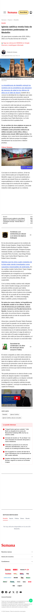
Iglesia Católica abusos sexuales (11, 418)
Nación (10, 20)
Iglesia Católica (14, 414)
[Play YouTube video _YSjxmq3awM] (17, 398)
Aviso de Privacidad (8, 597)
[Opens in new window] (6, 592)
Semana (3, 20)
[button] (17, 398)
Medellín (16, 20)
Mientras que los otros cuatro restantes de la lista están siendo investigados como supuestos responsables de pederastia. (16, 264)
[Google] (2, 592)
